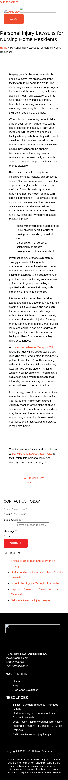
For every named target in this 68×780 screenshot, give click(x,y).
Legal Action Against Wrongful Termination (35, 583)
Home (3, 47)
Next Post (34, 482)
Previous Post (34, 478)
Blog (15, 685)
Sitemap (47, 751)
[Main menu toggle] (14, 19)
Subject (8, 519)
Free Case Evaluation (25, 689)
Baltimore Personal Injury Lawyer (30, 600)
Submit (15, 543)
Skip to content (9, 2)
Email (8, 514)
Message (10, 531)
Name (8, 509)
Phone (7, 536)
